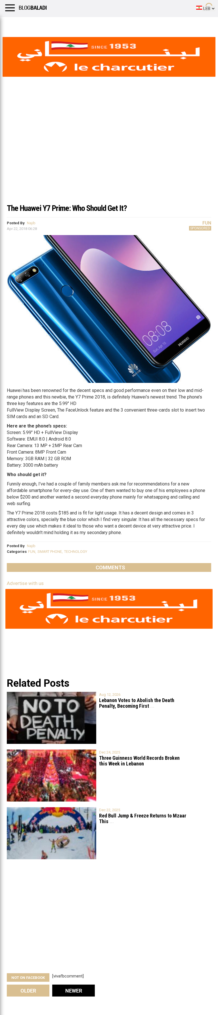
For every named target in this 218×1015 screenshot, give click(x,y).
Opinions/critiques (111, 24)
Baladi (77, 24)
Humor (37, 24)
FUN (31, 551)
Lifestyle (13, 24)
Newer (73, 991)
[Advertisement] (109, 157)
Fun (206, 223)
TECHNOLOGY (75, 551)
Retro (57, 24)
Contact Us (150, 24)
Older (28, 991)
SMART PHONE (49, 551)
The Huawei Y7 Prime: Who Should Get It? (67, 208)
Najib (31, 223)
